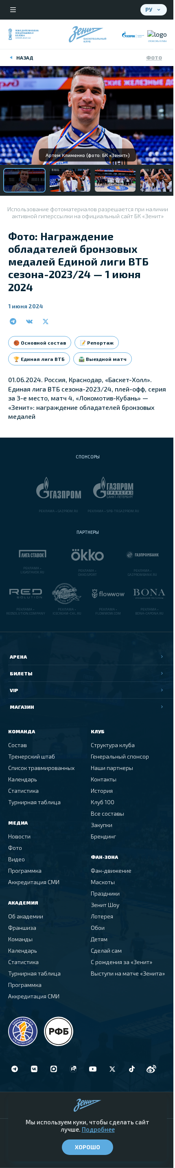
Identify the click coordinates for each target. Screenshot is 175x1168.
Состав (17, 744)
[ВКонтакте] (34, 1068)
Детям (99, 939)
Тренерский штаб (31, 756)
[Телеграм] (14, 1068)
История (102, 790)
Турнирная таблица (34, 802)
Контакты (103, 779)
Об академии (25, 916)
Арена (18, 656)
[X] (112, 1068)
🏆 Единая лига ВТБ (39, 359)
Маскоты (103, 881)
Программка (25, 870)
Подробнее (98, 1129)
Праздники (105, 893)
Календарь (22, 779)
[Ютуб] (92, 1068)
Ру (148, 9)
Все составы (107, 813)
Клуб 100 (102, 802)
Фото (154, 57)
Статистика (23, 790)
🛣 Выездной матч (103, 359)
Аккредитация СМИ (33, 881)
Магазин (22, 707)
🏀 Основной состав (39, 342)
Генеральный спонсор (120, 756)
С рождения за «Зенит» (121, 961)
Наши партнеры (112, 767)
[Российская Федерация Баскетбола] (58, 1031)
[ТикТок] (131, 1068)
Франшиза (22, 927)
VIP (14, 690)
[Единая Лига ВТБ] (22, 1031)
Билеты (21, 673)
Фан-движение (111, 870)
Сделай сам (106, 950)
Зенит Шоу (105, 904)
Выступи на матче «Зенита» (128, 973)
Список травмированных (41, 767)
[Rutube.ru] (73, 1068)
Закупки (101, 824)
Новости (19, 836)
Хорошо (87, 1147)
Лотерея (102, 916)
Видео (16, 859)
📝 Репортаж (97, 342)
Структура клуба (113, 744)
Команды (20, 939)
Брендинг (103, 836)
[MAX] (53, 1068)
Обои (98, 927)
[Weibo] (151, 1068)
